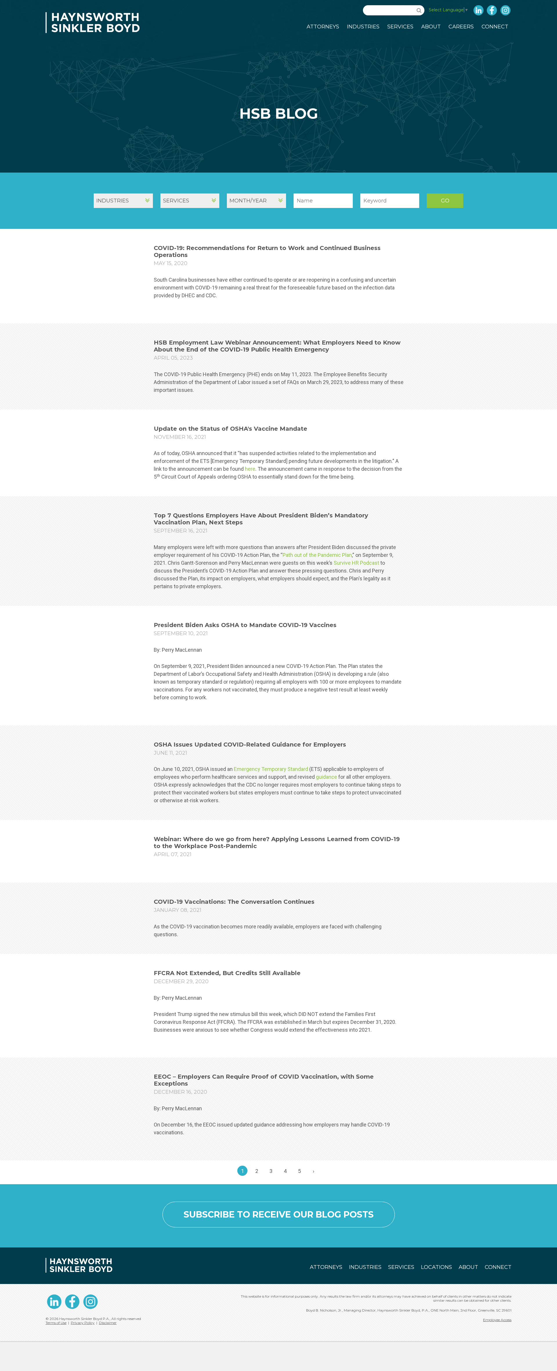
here (250, 469)
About (431, 26)
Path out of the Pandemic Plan (317, 555)
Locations (436, 1267)
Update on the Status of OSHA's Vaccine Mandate (230, 428)
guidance (326, 777)
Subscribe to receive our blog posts (279, 1214)
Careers (461, 26)
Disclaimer (108, 1323)
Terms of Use (56, 1323)
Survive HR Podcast (356, 563)
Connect (495, 26)
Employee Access (497, 1320)
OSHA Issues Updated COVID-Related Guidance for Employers (250, 744)
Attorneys (323, 26)
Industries (363, 26)
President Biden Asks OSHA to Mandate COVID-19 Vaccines (245, 625)
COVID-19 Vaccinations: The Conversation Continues (234, 901)
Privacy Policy (83, 1323)
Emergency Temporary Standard (271, 769)
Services (400, 26)
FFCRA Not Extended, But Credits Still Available (227, 973)
